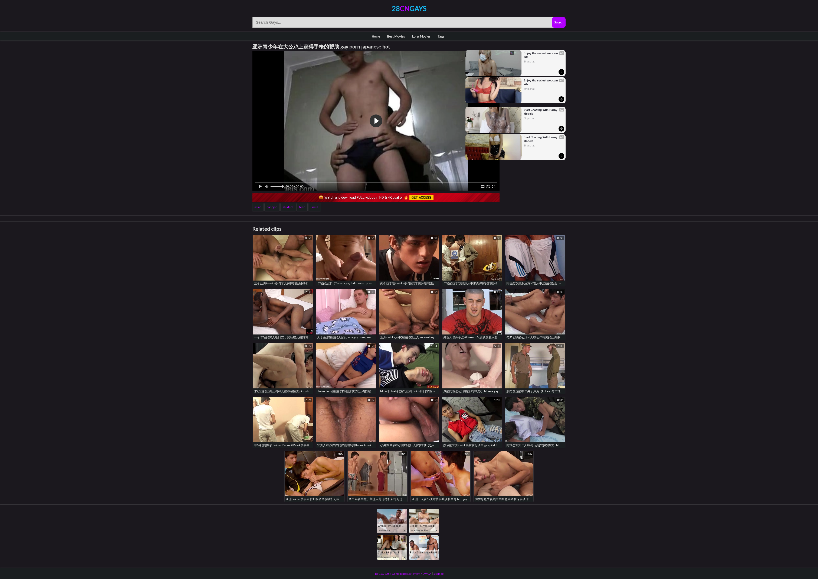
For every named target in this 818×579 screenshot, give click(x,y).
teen (302, 207)
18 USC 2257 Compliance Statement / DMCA (402, 573)
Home (376, 36)
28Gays (409, 8)
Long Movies (421, 36)
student (288, 207)
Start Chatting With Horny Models (541, 111)
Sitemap (438, 573)
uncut (314, 207)
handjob (272, 207)
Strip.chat (529, 61)
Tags (441, 36)
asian (258, 207)
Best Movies (396, 36)
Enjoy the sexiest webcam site (541, 55)
